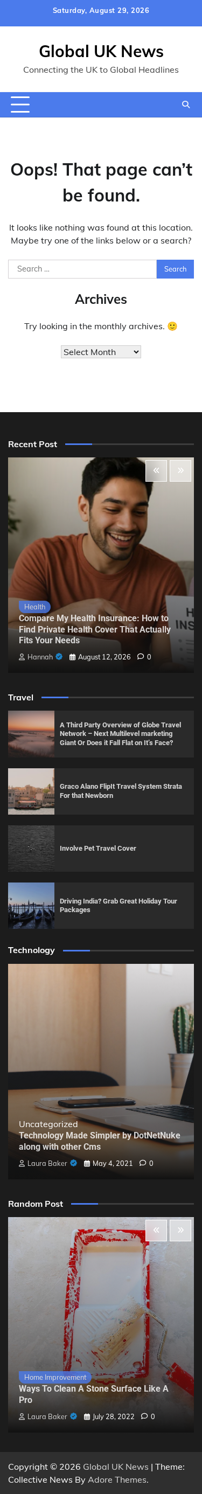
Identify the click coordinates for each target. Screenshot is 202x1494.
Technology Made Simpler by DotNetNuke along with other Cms (99, 1141)
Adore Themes (117, 1479)
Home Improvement (55, 1377)
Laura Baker (47, 1163)
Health (34, 606)
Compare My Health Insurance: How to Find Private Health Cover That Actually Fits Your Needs (95, 629)
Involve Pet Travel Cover (98, 848)
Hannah (40, 656)
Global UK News (101, 51)
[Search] (186, 104)
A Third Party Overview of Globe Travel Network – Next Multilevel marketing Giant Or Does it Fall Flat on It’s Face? (120, 734)
